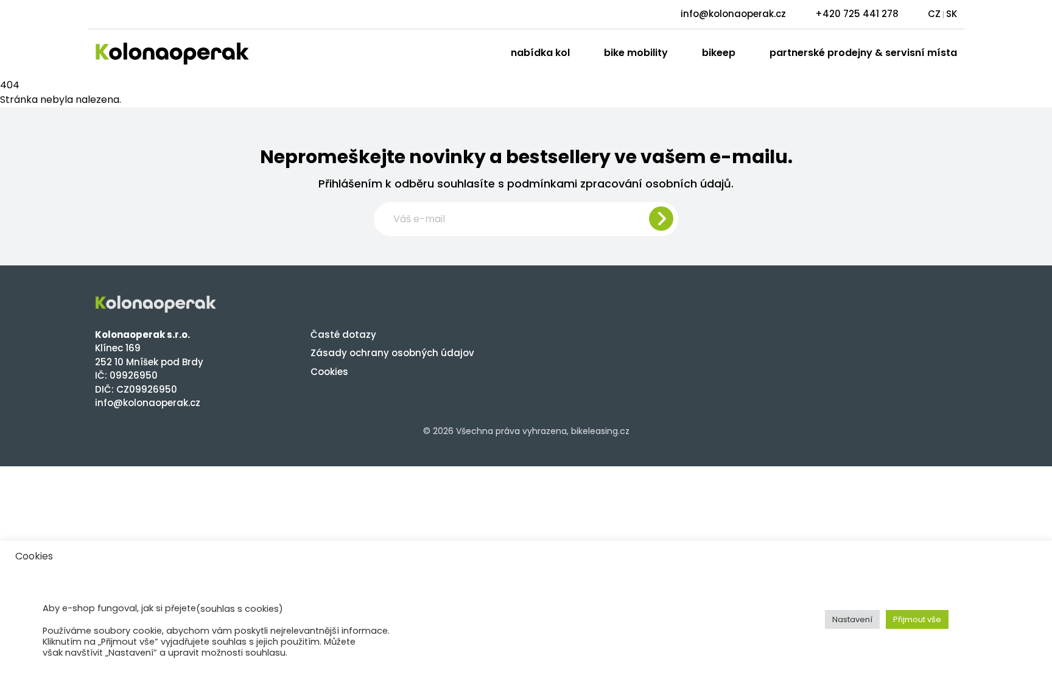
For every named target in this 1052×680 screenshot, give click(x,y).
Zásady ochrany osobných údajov (392, 352)
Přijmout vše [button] (917, 619)
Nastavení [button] (852, 619)
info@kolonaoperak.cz (733, 13)
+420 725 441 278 (857, 13)
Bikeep (718, 53)
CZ (934, 13)
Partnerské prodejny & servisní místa (863, 53)
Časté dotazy (343, 334)
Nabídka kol (540, 53)
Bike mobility (636, 53)
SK (951, 13)
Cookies (329, 371)
